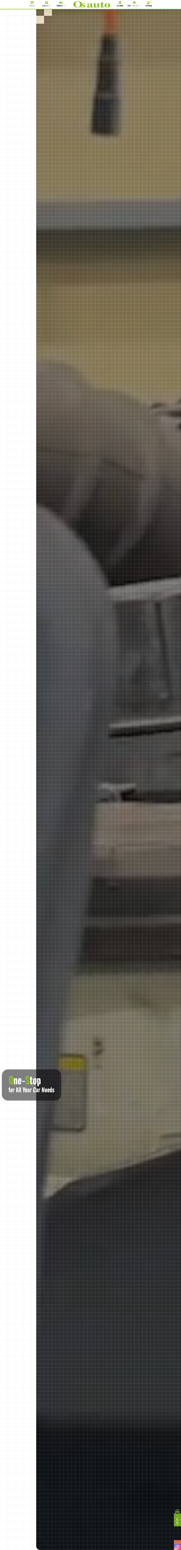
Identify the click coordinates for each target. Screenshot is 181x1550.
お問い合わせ (177, 1520)
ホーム (32, 6)
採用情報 (149, 6)
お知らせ (45, 6)
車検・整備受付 (177, 1542)
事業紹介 (60, 6)
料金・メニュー (133, 6)
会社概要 (120, 6)
